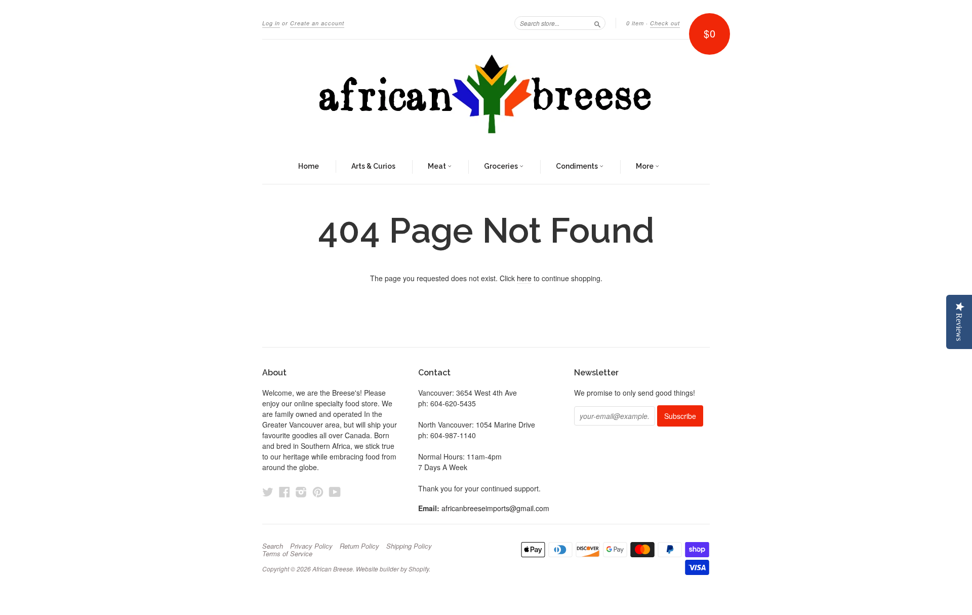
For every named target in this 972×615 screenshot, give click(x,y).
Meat (438, 166)
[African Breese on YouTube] (335, 491)
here (524, 278)
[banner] (486, 95)
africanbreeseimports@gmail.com (495, 508)
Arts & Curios (373, 166)
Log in (271, 23)
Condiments (577, 166)
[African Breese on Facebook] (284, 491)
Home (308, 166)
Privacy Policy (311, 546)
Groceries (501, 166)
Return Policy (359, 546)
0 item (635, 23)
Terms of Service (287, 553)
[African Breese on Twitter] (267, 491)
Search (272, 546)
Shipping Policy (409, 546)
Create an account (317, 23)
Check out (665, 23)
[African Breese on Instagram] (301, 491)
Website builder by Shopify (392, 568)
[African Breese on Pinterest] (317, 491)
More (645, 166)
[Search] (597, 23)
